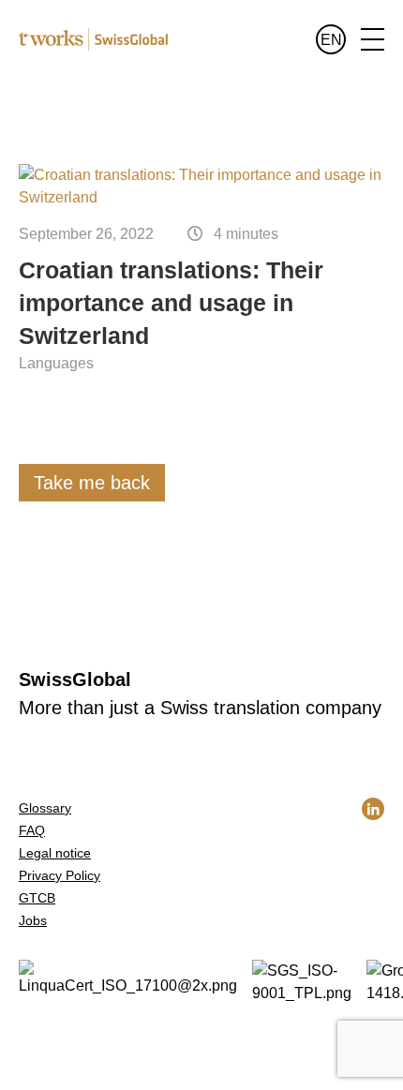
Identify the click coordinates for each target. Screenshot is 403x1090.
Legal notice (55, 852)
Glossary (45, 807)
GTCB (37, 897)
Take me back (92, 482)
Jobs (33, 920)
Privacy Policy (59, 875)
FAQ (32, 830)
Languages (56, 363)
